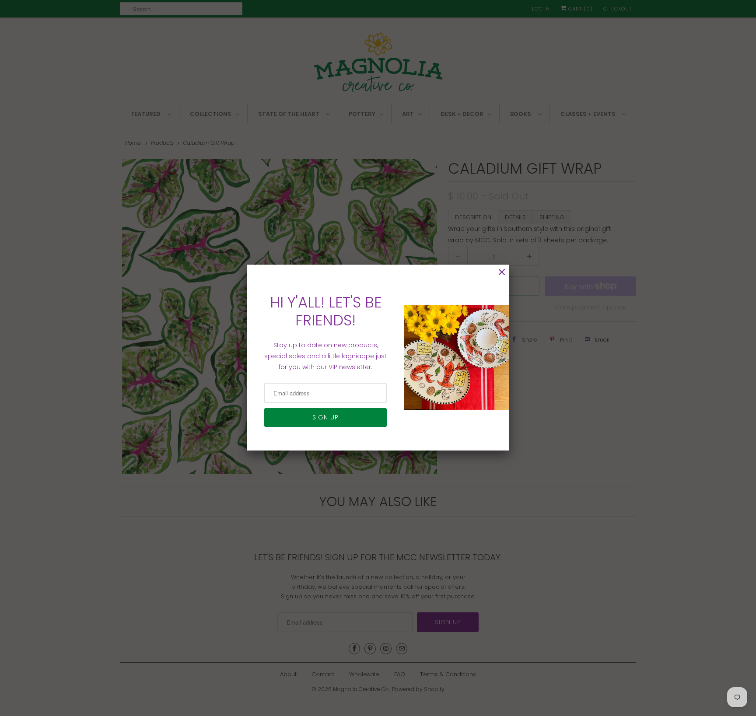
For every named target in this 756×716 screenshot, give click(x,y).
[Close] (502, 272)
